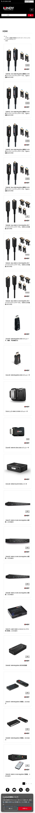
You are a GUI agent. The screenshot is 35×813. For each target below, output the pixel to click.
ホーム (5, 36)
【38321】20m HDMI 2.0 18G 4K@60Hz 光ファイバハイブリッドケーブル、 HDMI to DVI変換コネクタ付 (17, 264)
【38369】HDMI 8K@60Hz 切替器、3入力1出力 (17, 738)
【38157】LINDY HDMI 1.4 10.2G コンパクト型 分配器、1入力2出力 (17, 630)
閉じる (10, 808)
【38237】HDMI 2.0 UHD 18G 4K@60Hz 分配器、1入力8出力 (17, 521)
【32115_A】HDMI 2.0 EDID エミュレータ (16, 411)
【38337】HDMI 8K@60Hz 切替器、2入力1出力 (17, 702)
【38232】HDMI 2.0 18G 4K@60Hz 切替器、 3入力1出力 (17, 775)
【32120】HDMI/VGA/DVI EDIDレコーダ (16, 484)
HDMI (6, 40)
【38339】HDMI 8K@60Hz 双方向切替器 (16, 665)
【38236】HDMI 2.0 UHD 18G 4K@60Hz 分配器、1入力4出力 (17, 593)
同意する (25, 808)
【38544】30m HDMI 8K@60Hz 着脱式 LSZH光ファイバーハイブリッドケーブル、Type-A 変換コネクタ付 (17, 189)
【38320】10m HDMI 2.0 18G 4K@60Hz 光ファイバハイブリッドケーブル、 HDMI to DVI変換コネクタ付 (17, 226)
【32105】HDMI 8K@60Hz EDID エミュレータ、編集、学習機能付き (17, 339)
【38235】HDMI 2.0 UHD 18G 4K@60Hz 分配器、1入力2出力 (17, 557)
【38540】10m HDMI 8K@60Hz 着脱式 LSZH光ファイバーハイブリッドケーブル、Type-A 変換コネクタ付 (17, 75)
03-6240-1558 (7, 1)
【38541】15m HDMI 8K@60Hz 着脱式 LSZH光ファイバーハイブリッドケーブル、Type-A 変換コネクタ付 (17, 113)
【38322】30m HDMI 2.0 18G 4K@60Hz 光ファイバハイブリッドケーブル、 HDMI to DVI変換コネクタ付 (17, 302)
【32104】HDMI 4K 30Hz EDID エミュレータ (17, 447)
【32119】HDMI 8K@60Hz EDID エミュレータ (17, 375)
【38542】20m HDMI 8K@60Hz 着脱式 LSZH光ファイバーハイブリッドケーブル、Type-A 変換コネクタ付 (17, 151)
